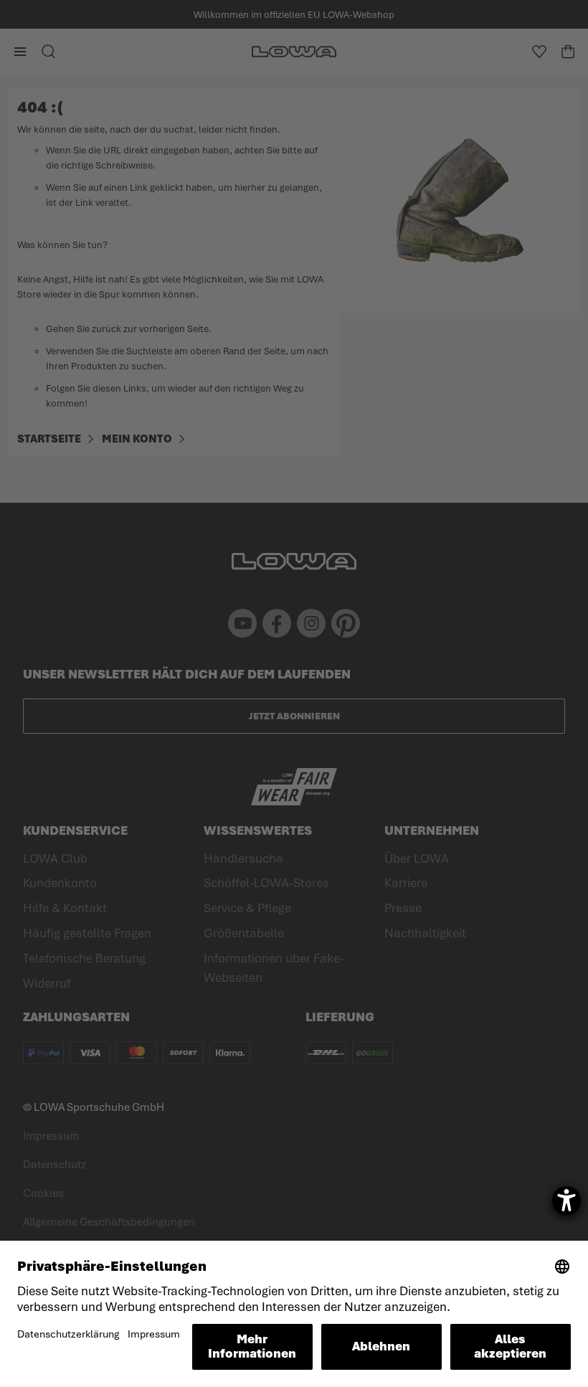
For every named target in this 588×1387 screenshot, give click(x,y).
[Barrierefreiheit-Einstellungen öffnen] (566, 1200)
